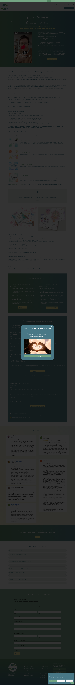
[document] (37, 342)
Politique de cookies (56, 683)
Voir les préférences (69, 680)
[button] (72, 674)
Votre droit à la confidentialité (64, 683)
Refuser (61, 680)
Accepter (52, 680)
